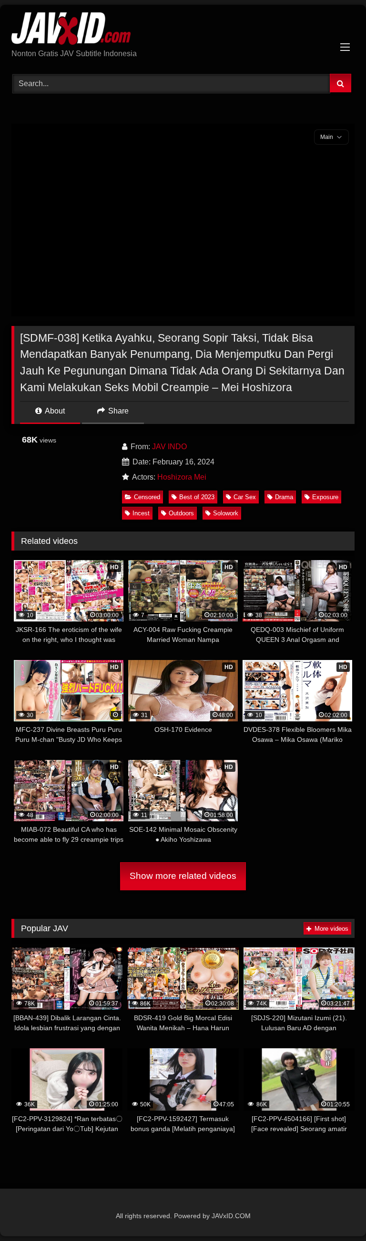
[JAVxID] (183, 30)
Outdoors (181, 513)
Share (117, 411)
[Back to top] (336, 1212)
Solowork (225, 513)
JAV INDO (169, 447)
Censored (147, 497)
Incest (141, 513)
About (54, 411)
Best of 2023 (196, 497)
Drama (284, 497)
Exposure (325, 497)
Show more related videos (183, 876)
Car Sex (245, 497)
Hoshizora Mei (181, 477)
